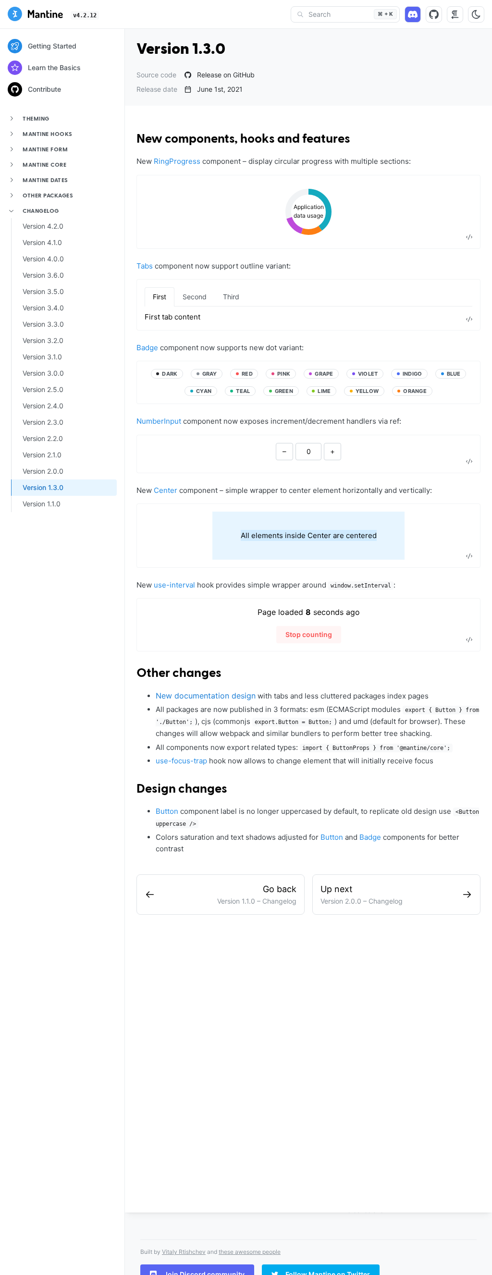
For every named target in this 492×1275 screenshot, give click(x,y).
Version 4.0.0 (43, 259)
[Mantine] (35, 15)
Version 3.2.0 (43, 340)
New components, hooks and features (243, 139)
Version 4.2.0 (43, 226)
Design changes (181, 789)
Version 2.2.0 (43, 438)
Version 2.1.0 (42, 455)
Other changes (178, 673)
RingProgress (177, 161)
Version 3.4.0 (43, 308)
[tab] (159, 296)
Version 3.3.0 (43, 324)
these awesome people (250, 1251)
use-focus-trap (181, 760)
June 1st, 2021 (220, 89)
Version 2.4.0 (43, 406)
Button (167, 811)
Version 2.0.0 (43, 471)
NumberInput (158, 421)
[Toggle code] (469, 237)
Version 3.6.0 (43, 275)
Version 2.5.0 (43, 389)
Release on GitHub (226, 75)
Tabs (144, 265)
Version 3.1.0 (42, 357)
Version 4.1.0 (42, 242)
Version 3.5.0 (43, 291)
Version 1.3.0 (43, 487)
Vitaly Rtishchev (184, 1251)
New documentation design (206, 695)
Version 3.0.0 (43, 373)
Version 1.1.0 (42, 504)
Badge (147, 347)
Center (165, 490)
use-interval (174, 584)
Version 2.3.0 (43, 422)
